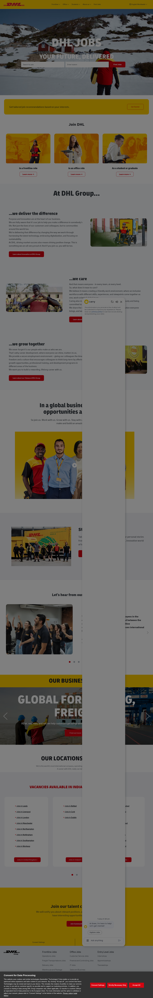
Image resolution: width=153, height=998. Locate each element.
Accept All (136, 985)
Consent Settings (97, 985)
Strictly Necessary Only (117, 985)
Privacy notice (68, 993)
